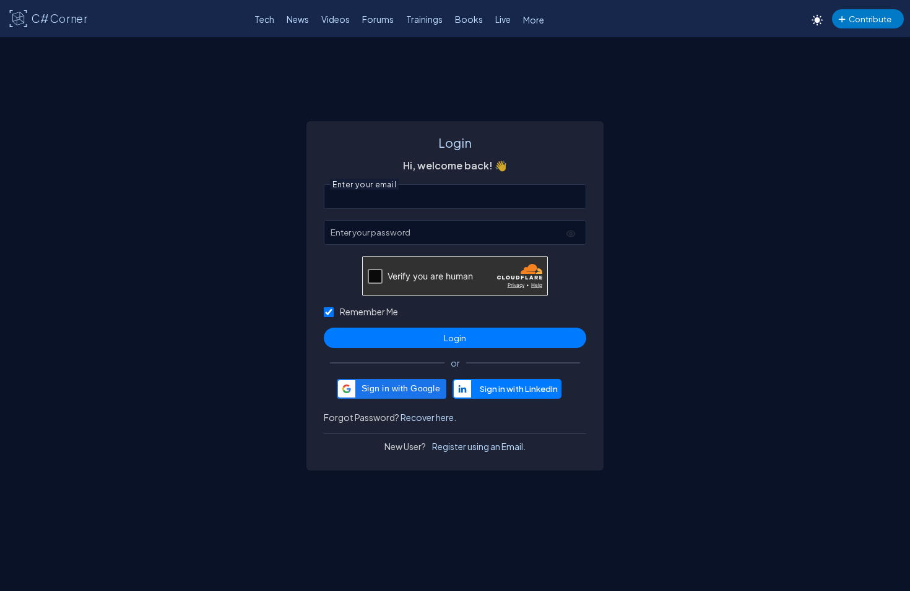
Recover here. (428, 417)
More (533, 19)
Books (469, 19)
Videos (335, 19)
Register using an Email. (479, 446)
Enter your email (364, 183)
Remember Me (369, 311)
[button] (391, 389)
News (298, 19)
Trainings (424, 19)
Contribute (870, 19)
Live (503, 19)
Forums (378, 19)
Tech (264, 19)
